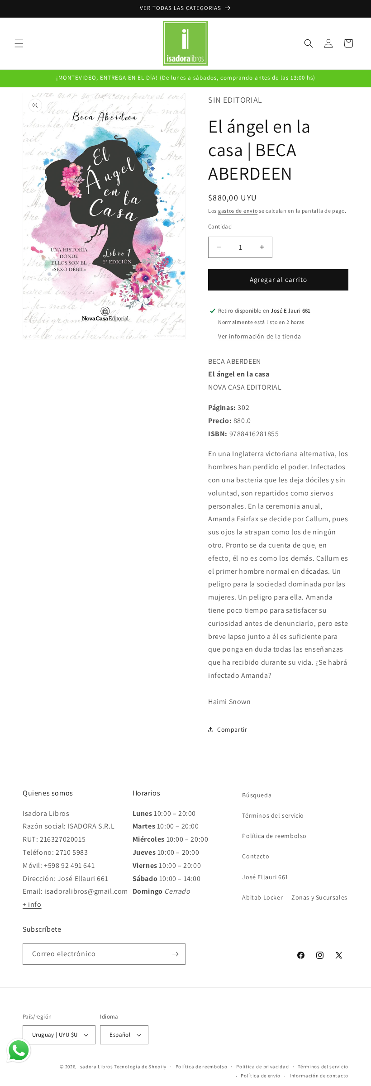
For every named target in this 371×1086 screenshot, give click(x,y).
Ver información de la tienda (259, 336)
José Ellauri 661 (265, 877)
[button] (19, 43)
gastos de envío (238, 210)
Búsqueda (256, 795)
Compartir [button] (232, 729)
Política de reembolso (274, 836)
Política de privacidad (262, 1066)
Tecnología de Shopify (140, 1066)
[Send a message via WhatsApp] (19, 1050)
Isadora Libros (95, 1066)
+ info (32, 904)
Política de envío (261, 1075)
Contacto (255, 856)
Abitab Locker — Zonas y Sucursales (294, 897)
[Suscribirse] (175, 954)
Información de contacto (319, 1075)
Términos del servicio (273, 815)
